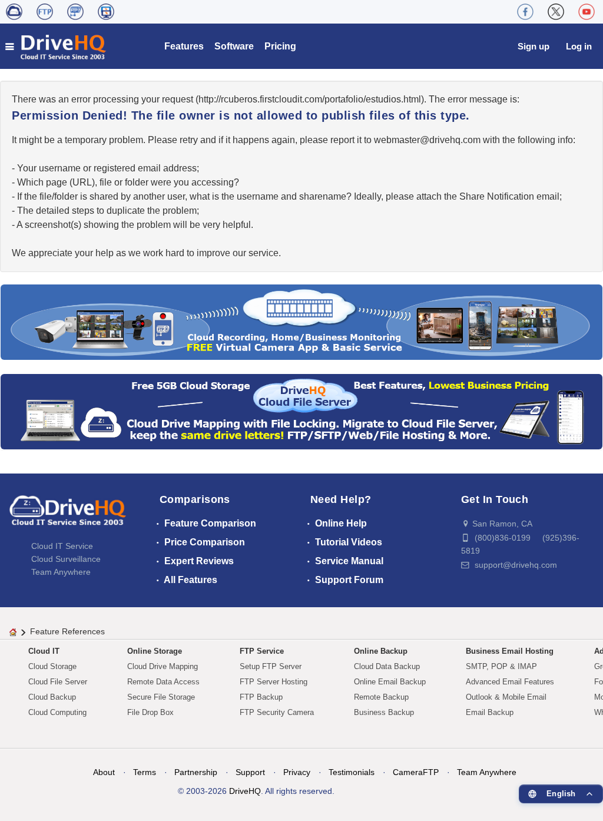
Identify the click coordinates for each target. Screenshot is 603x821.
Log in (579, 46)
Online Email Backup (390, 681)
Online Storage (154, 651)
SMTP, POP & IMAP (501, 666)
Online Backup (380, 651)
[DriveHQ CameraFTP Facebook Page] (525, 12)
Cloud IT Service (62, 546)
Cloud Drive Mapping (162, 666)
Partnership (195, 772)
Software (234, 46)
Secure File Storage (161, 697)
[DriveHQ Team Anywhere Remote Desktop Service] (106, 12)
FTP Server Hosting (273, 681)
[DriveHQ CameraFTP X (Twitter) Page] (556, 12)
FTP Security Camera (277, 712)
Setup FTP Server (271, 666)
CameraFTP (416, 772)
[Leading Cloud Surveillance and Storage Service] (301, 321)
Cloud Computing (57, 712)
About (104, 772)
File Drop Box (150, 712)
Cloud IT (43, 651)
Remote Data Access (163, 681)
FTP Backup (261, 697)
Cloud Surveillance (66, 559)
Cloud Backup (52, 697)
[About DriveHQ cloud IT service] (68, 516)
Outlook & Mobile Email (506, 697)
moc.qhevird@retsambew (427, 140)
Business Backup (384, 712)
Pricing (280, 46)
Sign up (533, 46)
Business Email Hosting (510, 651)
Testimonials (352, 772)
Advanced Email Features (510, 681)
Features (184, 46)
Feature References (67, 631)
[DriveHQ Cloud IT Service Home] (56, 46)
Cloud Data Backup (387, 666)
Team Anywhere (61, 572)
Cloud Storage (52, 666)
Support (250, 772)
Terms (144, 772)
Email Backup (489, 712)
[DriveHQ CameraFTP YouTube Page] (586, 12)
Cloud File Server (57, 681)
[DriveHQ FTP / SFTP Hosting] (45, 12)
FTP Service (262, 651)
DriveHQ (245, 791)
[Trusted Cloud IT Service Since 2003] (301, 411)
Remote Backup (381, 697)
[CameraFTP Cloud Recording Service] (75, 12)
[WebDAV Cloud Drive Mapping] (14, 12)
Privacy (296, 772)
